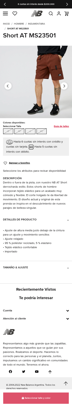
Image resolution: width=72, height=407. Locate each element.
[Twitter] (23, 371)
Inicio (6, 23)
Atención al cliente (14, 318)
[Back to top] (50, 372)
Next (66, 4)
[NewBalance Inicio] (36, 14)
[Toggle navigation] (5, 13)
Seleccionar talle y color (37, 398)
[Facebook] (10, 371)
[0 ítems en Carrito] (66, 13)
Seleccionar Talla (36, 126)
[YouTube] (37, 371)
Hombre (19, 23)
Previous (5, 4)
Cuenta (7, 310)
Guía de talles (61, 126)
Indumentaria (36, 23)
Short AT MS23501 (18, 28)
